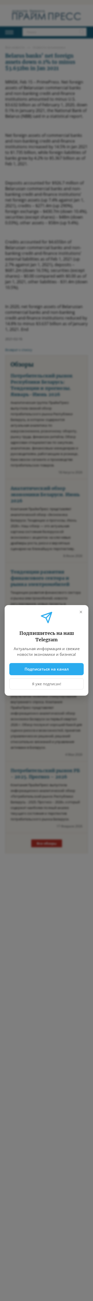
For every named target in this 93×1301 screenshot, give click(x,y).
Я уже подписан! (46, 684)
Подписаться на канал (47, 669)
